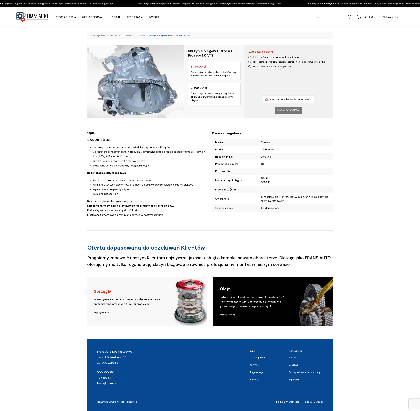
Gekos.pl (318, 401)
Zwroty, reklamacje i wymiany (304, 372)
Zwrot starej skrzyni (260, 51)
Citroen (113, 35)
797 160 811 (104, 377)
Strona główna (66, 17)
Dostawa (293, 364)
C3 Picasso (127, 35)
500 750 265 (105, 372)
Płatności (294, 357)
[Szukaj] (349, 17)
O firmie (116, 17)
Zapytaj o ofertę (101, 312)
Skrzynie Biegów (92, 17)
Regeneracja (135, 17)
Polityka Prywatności (287, 401)
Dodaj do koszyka (288, 110)
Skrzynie (141, 35)
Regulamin (294, 379)
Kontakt (154, 17)
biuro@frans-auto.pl (110, 383)
